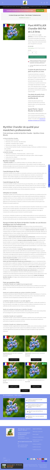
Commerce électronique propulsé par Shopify (29, 464)
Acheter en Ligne (40, 10)
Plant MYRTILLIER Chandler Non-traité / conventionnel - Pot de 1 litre (13, 381)
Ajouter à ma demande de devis (37, 57)
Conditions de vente (37, 446)
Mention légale (35, 434)
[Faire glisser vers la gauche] (22, 22)
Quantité (29, 50)
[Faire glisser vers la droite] (27, 22)
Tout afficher (25, 390)
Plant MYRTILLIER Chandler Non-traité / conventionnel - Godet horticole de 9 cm (13, 354)
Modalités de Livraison (24, 17)
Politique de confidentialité (38, 437)
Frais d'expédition (31, 48)
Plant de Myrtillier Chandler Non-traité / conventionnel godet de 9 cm (35, 354)
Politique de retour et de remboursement (37, 440)
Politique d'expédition (37, 444)
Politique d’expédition (43, 467)
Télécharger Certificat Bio (38, 431)
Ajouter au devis (13, 359)
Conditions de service (37, 449)
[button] (2, 2)
